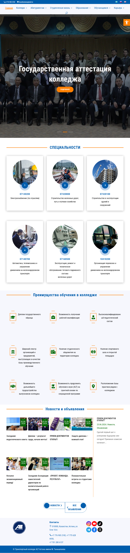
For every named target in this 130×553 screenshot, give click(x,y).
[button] (126, 22)
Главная (9, 8)
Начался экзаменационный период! (14, 479)
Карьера (118, 8)
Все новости (53, 505)
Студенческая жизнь (60, 8)
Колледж (20, 8)
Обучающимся (101, 8)
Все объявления (74, 507)
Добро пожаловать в (65, 55)
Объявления (102, 428)
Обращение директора (65, 94)
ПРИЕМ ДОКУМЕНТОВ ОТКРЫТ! (106, 419)
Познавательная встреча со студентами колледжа (82, 479)
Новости (111, 424)
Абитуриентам (37, 8)
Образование (82, 8)
